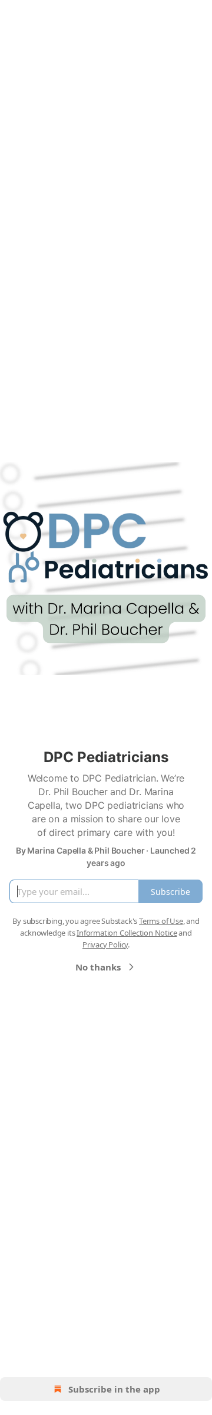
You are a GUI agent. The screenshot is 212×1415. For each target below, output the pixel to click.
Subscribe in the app (114, 1389)
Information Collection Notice (127, 932)
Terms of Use (161, 921)
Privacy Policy (105, 944)
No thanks (98, 967)
